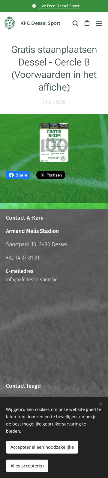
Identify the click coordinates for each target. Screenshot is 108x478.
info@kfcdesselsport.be (32, 279)
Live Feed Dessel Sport (59, 5)
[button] (75, 23)
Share (21, 175)
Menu (99, 23)
